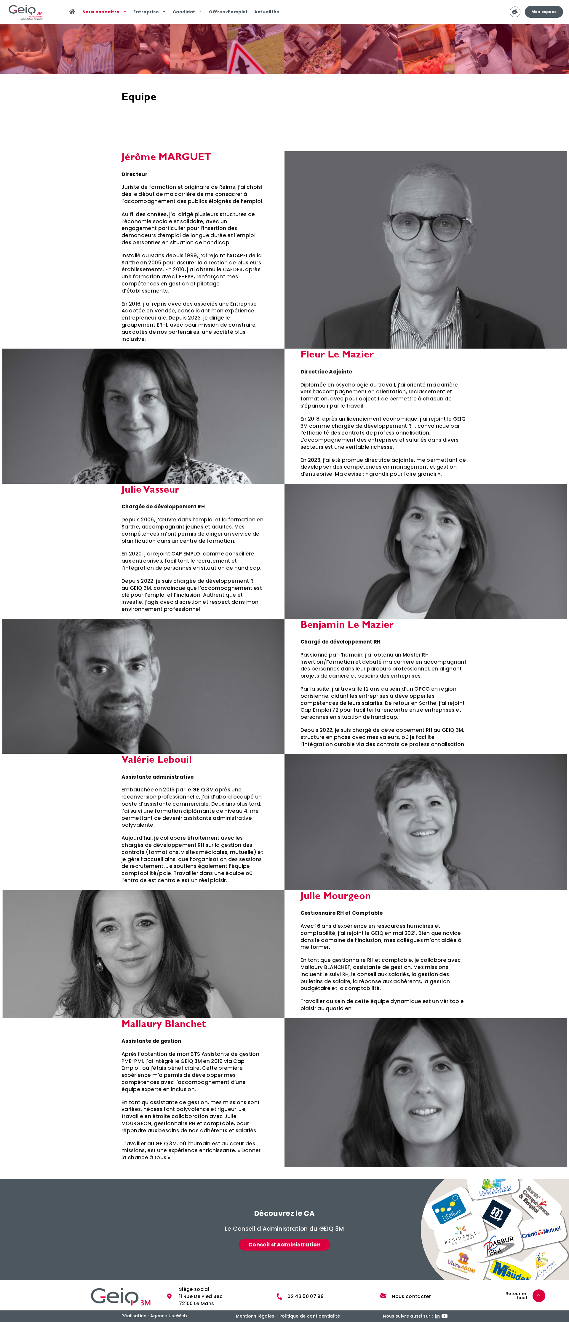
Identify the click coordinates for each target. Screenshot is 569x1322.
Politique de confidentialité (309, 1316)
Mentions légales (255, 1316)
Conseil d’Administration (284, 1244)
